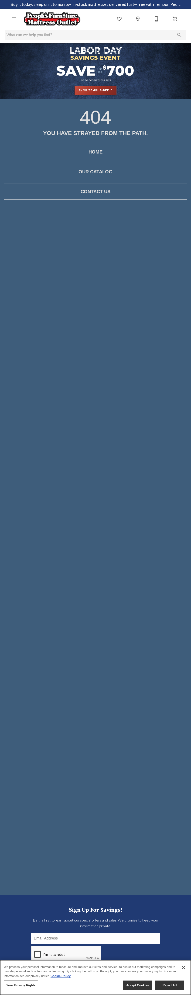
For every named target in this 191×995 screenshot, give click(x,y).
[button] (14, 18)
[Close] (183, 967)
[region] (95, 977)
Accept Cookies (137, 985)
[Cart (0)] (175, 18)
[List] (119, 18)
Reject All (170, 985)
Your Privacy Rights (20, 985)
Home (95, 151)
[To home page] (52, 19)
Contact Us (95, 191)
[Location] (137, 18)
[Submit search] (179, 35)
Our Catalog (95, 171)
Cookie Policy (61, 976)
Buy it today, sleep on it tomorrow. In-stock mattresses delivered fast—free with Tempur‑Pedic (95, 4)
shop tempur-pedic (95, 90)
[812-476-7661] (156, 18)
